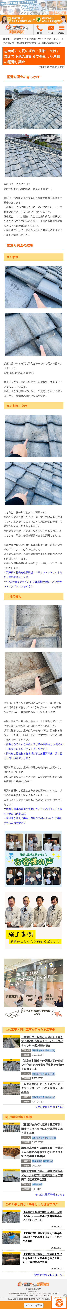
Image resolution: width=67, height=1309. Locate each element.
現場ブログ (20, 39)
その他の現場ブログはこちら (49, 1274)
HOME (7, 39)
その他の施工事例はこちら (50, 1107)
